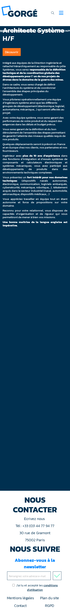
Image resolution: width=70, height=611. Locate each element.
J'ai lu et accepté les (37, 587)
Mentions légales (20, 598)
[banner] (19, 11)
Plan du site (49, 598)
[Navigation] (61, 13)
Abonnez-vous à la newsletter (35, 563)
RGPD (49, 605)
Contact (20, 605)
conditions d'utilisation (42, 587)
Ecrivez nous (35, 519)
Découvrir (11, 52)
